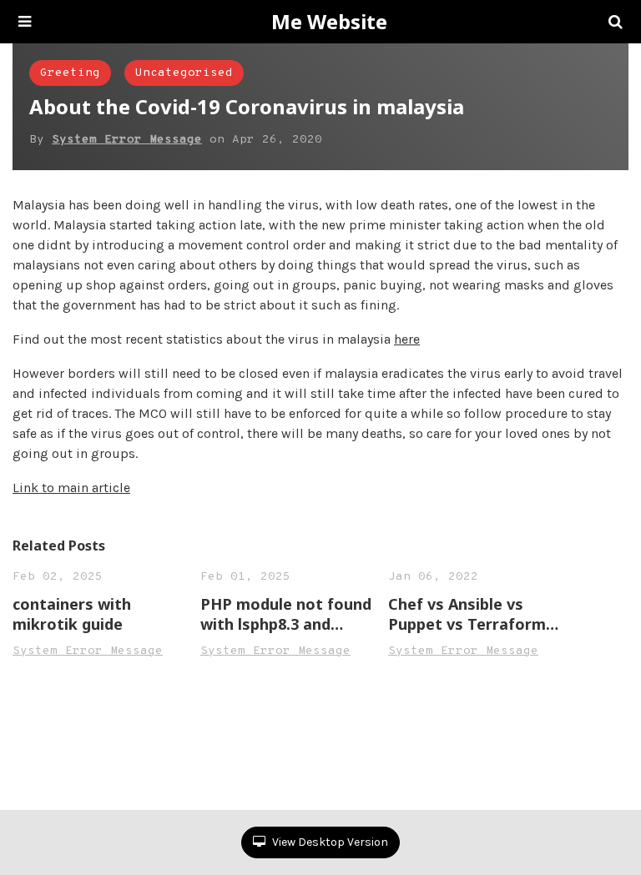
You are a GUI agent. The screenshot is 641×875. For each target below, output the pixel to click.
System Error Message (127, 140)
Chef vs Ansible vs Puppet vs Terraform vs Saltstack (467, 614)
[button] (24, 22)
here (407, 339)
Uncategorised (184, 73)
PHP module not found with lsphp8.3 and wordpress (285, 614)
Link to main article (71, 487)
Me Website (329, 22)
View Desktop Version (329, 842)
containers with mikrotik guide (72, 614)
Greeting (70, 73)
